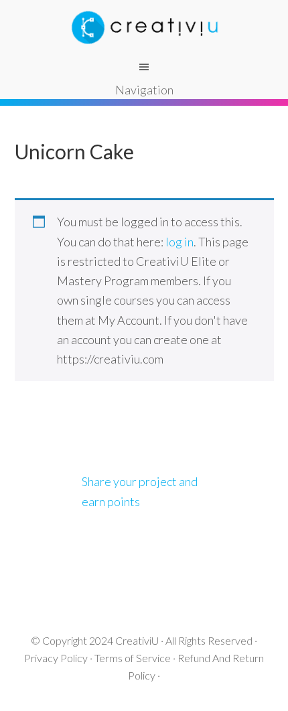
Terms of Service (132, 657)
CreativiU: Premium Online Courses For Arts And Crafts (144, 27)
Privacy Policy (56, 657)
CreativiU (137, 640)
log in (179, 241)
